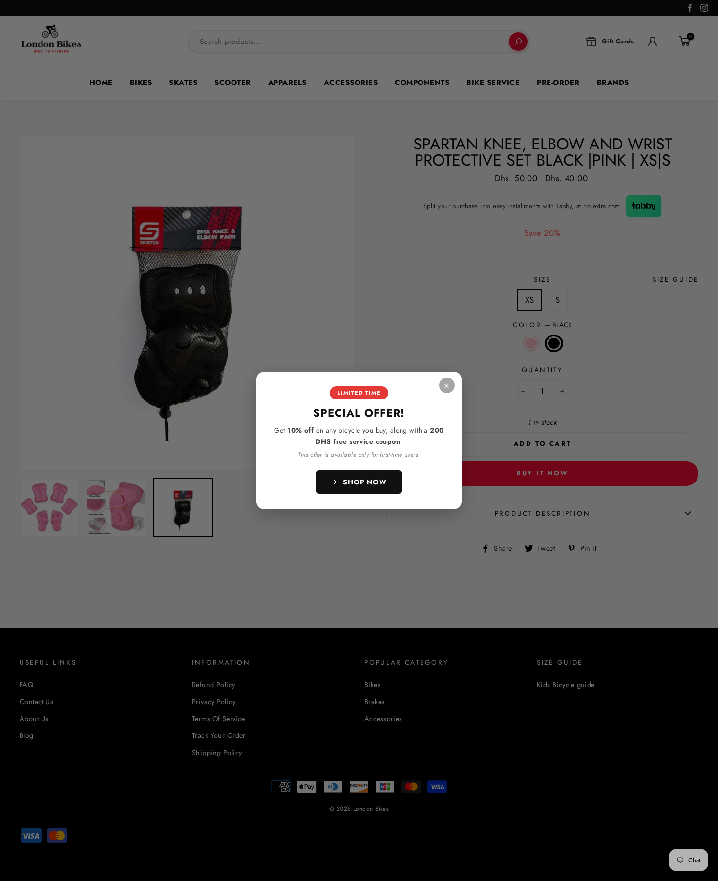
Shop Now (365, 482)
